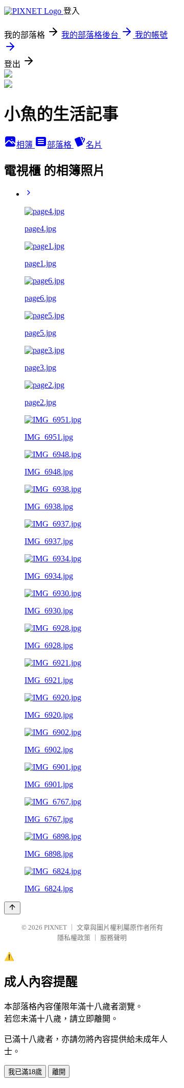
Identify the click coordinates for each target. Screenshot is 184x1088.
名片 (94, 144)
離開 (58, 1072)
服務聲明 (113, 937)
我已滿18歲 (25, 1072)
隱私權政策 (73, 937)
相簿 (25, 144)
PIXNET (55, 927)
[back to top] (12, 908)
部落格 (60, 144)
